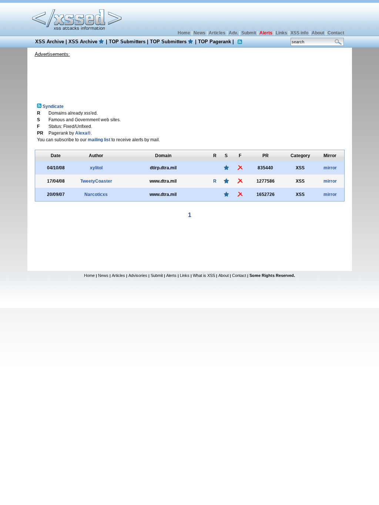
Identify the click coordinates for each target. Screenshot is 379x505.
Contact (336, 32)
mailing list (99, 139)
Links (281, 32)
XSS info (299, 32)
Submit (248, 32)
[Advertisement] (189, 77)
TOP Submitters (127, 41)
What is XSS (204, 275)
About (318, 32)
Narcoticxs (96, 194)
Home (184, 32)
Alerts (171, 275)
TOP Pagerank (214, 41)
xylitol (96, 167)
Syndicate (52, 106)
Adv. (233, 32)
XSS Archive (49, 41)
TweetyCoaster (96, 181)
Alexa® (83, 133)
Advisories (137, 275)
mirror (330, 167)
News (199, 32)
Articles (217, 32)
